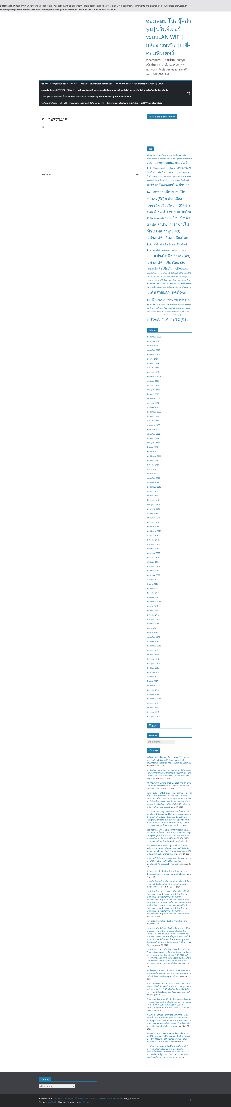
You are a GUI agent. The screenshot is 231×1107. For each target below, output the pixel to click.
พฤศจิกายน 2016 (154, 601)
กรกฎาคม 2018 (153, 544)
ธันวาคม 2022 (153, 407)
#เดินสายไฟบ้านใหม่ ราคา (172, 300)
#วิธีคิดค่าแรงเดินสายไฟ (172, 280)
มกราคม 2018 (153, 557)
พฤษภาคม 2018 (153, 553)
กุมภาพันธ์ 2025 (153, 350)
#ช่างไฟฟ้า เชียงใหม (166, 262)
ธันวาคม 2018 (153, 526)
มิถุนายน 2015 (153, 668)
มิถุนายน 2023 (153, 394)
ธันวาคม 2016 (153, 597)
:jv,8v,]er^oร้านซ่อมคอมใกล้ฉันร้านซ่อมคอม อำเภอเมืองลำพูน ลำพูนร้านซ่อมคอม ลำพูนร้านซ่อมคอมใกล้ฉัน (86, 96)
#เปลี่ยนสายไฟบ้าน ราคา (157, 305)
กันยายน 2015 (153, 654)
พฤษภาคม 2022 (153, 429)
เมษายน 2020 (153, 469)
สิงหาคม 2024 (153, 367)
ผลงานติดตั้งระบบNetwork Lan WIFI (57, 90)
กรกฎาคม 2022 (153, 425)
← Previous (45, 174)
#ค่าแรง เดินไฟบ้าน (165, 176)
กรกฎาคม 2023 (153, 389)
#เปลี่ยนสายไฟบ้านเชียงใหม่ (158, 308)
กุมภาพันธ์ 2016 (153, 637)
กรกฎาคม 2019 (153, 504)
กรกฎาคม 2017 (153, 566)
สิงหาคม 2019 (153, 500)
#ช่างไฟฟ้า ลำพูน (172, 255)
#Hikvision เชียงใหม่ (172, 155)
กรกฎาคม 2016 (153, 619)
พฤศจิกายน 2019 (154, 487)
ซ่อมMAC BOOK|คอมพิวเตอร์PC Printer (59, 83)
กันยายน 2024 (153, 363)
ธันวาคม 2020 (153, 451)
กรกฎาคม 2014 (153, 716)
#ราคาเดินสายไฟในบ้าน (168, 273)
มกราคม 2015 (153, 690)
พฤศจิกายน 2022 (154, 412)
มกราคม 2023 (153, 403)
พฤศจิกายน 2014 (154, 698)
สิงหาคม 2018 (153, 540)
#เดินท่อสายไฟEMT (183, 287)
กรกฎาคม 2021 (153, 442)
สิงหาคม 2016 (153, 615)
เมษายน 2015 (153, 676)
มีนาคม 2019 (152, 513)
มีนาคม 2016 (152, 632)
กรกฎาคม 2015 (153, 663)
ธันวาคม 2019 (153, 482)
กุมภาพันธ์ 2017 (153, 588)
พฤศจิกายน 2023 (154, 376)
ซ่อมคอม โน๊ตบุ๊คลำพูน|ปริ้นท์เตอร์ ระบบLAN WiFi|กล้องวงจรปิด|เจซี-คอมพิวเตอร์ (168, 37)
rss (156, 725)
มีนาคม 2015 (152, 681)
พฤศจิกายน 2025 (154, 336)
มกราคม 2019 (153, 522)
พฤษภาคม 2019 (153, 509)
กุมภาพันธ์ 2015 (153, 685)
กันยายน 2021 (153, 438)
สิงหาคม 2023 (153, 385)
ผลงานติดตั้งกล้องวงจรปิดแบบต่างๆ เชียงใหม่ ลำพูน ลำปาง (140, 83)
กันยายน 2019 (153, 495)
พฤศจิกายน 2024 (154, 354)
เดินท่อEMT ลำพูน (175, 315)
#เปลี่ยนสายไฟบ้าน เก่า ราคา (179, 305)
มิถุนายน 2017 (153, 570)
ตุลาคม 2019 (152, 491)
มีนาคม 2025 (152, 345)
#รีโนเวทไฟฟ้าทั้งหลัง (172, 277)
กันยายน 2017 (153, 562)
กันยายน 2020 (153, 460)
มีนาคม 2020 (152, 473)
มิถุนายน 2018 (153, 548)
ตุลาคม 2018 (152, 535)
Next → (139, 174)
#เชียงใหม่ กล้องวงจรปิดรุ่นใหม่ (162, 287)
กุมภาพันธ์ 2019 (153, 517)
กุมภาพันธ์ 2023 (153, 398)
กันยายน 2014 (153, 707)
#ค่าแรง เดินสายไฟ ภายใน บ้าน (165, 168)
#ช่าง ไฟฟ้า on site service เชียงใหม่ (167, 250)
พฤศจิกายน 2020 (154, 456)
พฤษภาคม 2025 (153, 341)
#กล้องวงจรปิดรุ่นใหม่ (169, 159)
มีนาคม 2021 (152, 447)
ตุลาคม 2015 (152, 650)
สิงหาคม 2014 (153, 712)
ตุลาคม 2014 (152, 703)
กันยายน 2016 (153, 610)
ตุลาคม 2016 (152, 606)
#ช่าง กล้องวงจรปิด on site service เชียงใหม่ (172, 180)
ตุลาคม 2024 (152, 359)
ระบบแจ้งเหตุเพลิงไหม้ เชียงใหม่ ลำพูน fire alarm (167, 921)
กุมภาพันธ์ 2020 (153, 478)
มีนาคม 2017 (152, 584)
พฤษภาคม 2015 (153, 672)
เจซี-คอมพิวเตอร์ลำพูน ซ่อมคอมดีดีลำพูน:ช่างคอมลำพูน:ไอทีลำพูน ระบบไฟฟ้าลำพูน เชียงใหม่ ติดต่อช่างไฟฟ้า (123, 90)
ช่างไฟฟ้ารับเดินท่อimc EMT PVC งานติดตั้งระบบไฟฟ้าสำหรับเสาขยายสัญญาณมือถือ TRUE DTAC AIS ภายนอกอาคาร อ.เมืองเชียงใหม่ (169, 311)
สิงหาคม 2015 (153, 659)
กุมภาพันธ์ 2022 (153, 434)
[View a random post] (188, 93)
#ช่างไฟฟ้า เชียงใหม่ (164, 268)
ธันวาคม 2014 (153, 694)
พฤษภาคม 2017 (153, 575)
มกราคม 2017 (153, 592)
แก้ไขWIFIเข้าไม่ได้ (167, 319)
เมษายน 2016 (153, 628)
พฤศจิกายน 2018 (154, 531)
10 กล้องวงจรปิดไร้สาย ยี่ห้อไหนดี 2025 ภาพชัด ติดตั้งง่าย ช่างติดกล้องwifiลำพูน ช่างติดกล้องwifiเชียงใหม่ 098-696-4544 (169, 786)
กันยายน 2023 (153, 381)
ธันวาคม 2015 (153, 641)
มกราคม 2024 (153, 372)
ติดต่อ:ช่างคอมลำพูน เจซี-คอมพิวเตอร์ (96, 83)
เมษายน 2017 (153, 579)
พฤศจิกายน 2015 (154, 645)
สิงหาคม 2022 (153, 420)
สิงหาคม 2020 (153, 464)
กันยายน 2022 (153, 416)
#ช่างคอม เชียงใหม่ (162, 218)
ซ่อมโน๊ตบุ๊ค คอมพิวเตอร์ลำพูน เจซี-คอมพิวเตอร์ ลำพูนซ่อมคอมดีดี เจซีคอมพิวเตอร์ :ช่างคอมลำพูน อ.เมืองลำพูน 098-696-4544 (169, 884)
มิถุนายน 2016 (153, 623)
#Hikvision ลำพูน (155, 155)
